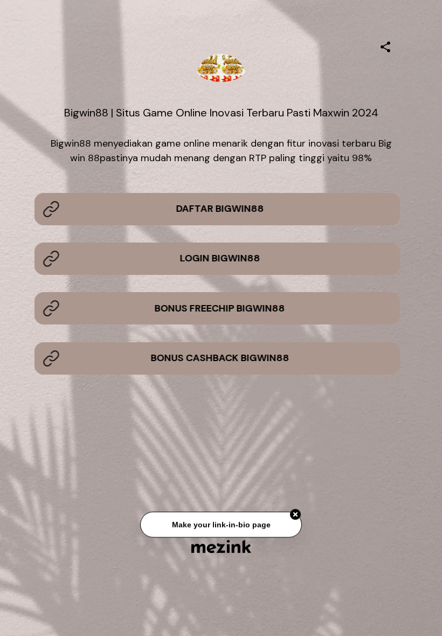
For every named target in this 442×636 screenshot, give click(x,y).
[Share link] (385, 45)
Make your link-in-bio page (220, 526)
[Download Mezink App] (221, 546)
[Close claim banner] (295, 516)
